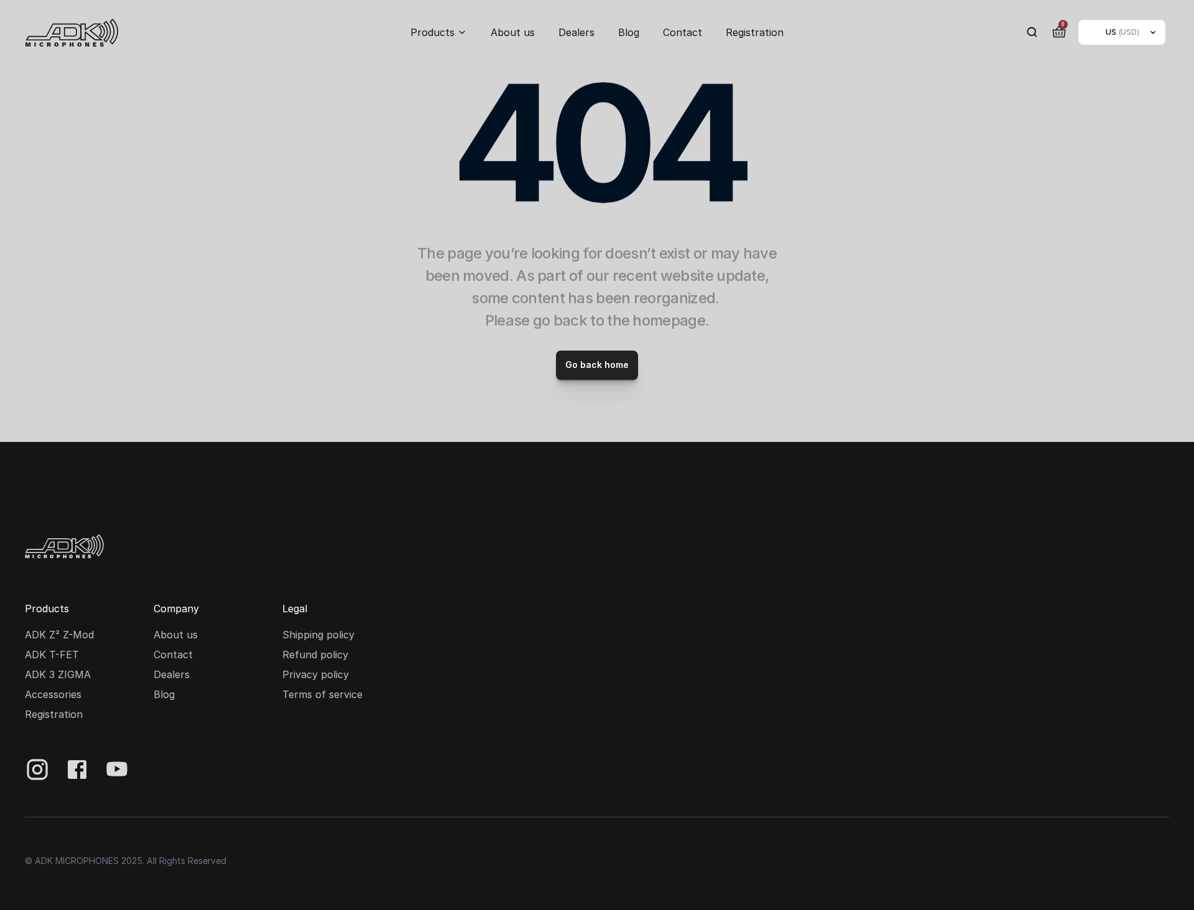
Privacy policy (315, 674)
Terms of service (322, 694)
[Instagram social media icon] (37, 769)
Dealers (576, 32)
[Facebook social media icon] (77, 769)
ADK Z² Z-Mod (59, 634)
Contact (682, 32)
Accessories (53, 694)
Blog (628, 32)
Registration (755, 32)
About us (513, 32)
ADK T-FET (52, 654)
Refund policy (315, 654)
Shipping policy (318, 634)
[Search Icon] (1032, 32)
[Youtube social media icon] (116, 769)
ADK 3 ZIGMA (58, 674)
